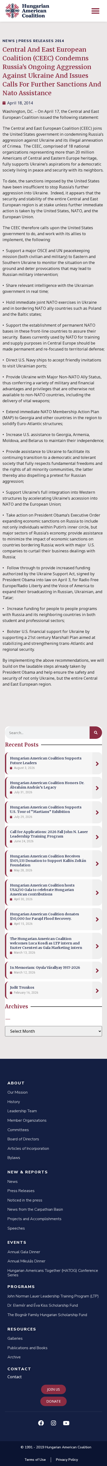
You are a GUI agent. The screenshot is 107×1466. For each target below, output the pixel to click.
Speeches (16, 1228)
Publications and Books (27, 1348)
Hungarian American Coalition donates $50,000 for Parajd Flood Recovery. (44, 916)
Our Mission (17, 1092)
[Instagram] (53, 1423)
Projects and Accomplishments (34, 1219)
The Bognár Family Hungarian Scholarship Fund (47, 1315)
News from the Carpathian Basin (35, 1209)
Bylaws (13, 1157)
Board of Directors (23, 1139)
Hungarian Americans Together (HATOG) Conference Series (52, 1273)
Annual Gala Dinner (23, 1252)
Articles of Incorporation (28, 1148)
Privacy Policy (67, 1459)
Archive (14, 1357)
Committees (18, 1130)
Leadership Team (22, 1111)
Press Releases (21, 1191)
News (12, 1181)
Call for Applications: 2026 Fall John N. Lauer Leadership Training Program (49, 834)
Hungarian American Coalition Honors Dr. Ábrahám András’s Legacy (47, 785)
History (13, 1102)
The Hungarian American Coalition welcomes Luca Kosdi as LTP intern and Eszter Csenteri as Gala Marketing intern (46, 943)
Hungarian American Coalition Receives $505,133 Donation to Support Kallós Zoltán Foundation (48, 860)
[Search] (96, 732)
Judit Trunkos (22, 987)
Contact (19, 1369)
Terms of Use (35, 1459)
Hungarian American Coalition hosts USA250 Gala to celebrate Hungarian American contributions (42, 889)
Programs (21, 1286)
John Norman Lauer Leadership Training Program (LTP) (53, 1296)
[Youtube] (66, 1423)
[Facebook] (41, 1423)
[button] (95, 10)
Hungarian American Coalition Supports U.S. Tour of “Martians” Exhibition (46, 809)
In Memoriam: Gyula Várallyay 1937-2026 (45, 967)
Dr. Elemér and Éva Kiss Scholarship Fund (42, 1305)
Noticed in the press (24, 1200)
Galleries (15, 1338)
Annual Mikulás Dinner (26, 1261)
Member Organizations (27, 1120)
